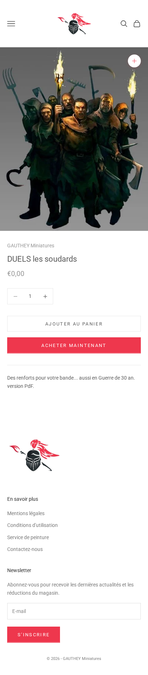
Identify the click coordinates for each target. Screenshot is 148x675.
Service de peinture (28, 537)
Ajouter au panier (74, 324)
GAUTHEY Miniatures (30, 246)
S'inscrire (34, 634)
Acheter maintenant (73, 345)
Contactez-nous (25, 549)
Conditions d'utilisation (32, 525)
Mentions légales (26, 513)
